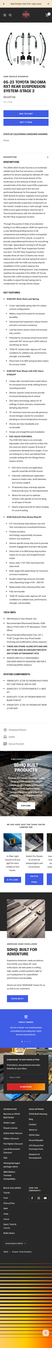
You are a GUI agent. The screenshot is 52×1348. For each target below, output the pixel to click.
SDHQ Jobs (34, 1135)
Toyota (6, 1192)
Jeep (5, 1214)
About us (33, 1130)
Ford (5, 1198)
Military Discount (11, 1138)
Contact (32, 1124)
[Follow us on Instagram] (38, 1198)
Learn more (36, 4)
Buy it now (26, 122)
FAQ (5, 1158)
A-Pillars (12, 880)
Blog (31, 1119)
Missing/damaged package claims (11, 1165)
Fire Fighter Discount (13, 1144)
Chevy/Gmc (9, 1203)
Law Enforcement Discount (11, 1151)
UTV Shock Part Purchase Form (36, 1147)
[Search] (10, 15)
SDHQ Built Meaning (38, 1114)
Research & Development (35, 1156)
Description (10, 157)
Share (6, 140)
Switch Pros (34, 879)
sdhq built (17, 999)
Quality (12, 737)
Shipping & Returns (17, 730)
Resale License (10, 1128)
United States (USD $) (14, 1243)
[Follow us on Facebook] (32, 1198)
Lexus (6, 1219)
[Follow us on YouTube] (45, 1198)
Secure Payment (16, 744)
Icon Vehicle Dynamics (15, 77)
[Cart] (47, 15)
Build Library (9, 1233)
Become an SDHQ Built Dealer (11, 1116)
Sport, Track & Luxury (9, 1226)
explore (26, 806)
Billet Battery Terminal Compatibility (9, 1175)
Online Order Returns (12, 1133)
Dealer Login (9, 1123)
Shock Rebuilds (36, 1140)
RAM (5, 1208)
